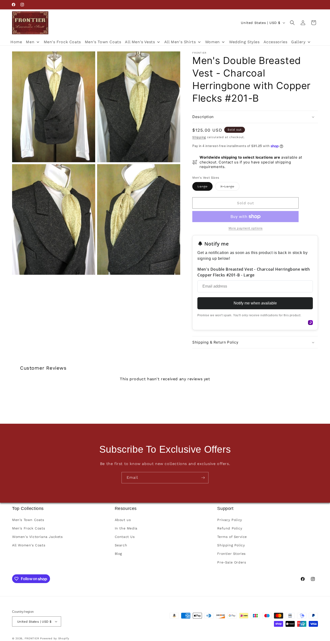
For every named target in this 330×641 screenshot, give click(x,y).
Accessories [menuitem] (275, 42)
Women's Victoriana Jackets (37, 537)
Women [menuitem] (212, 42)
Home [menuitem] (16, 42)
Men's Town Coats (28, 520)
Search (121, 545)
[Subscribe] (203, 477)
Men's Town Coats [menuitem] (103, 42)
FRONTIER (32, 638)
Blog (118, 554)
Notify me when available (255, 303)
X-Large (229, 187)
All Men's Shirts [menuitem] (180, 42)
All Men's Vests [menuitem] (140, 42)
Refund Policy (229, 528)
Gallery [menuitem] (298, 42)
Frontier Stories (231, 554)
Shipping (199, 137)
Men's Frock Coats (28, 528)
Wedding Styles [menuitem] (244, 42)
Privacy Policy (229, 520)
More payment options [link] (246, 228)
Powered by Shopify (54, 638)
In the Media (126, 528)
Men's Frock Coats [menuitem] (62, 42)
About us (123, 520)
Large (205, 187)
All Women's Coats (28, 545)
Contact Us (125, 537)
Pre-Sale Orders (231, 562)
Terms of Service (232, 537)
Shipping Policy (231, 545)
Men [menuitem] (30, 42)
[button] (292, 22)
